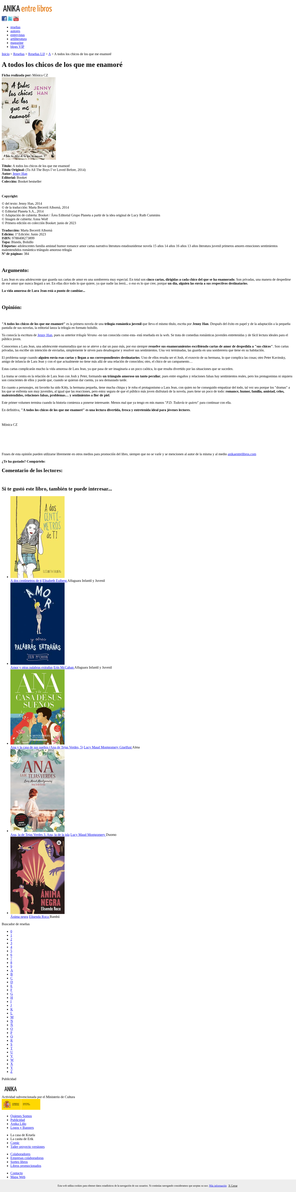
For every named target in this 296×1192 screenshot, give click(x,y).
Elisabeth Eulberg (54, 580)
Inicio (6, 54)
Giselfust (125, 747)
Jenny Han (20, 173)
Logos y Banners (22, 1127)
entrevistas (17, 35)
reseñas (15, 27)
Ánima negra (19, 917)
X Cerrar (232, 1185)
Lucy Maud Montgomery (101, 747)
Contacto (16, 1173)
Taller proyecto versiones (27, 1147)
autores (15, 31)
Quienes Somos (21, 1116)
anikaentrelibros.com (242, 454)
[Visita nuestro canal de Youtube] (16, 20)
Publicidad (17, 1120)
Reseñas (18, 54)
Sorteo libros (19, 1162)
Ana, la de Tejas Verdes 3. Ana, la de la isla (40, 834)
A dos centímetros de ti (26, 580)
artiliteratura (18, 39)
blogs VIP (17, 46)
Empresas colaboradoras (27, 1158)
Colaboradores (20, 1154)
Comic (15, 1143)
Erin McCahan (64, 667)
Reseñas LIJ (36, 54)
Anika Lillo (18, 1124)
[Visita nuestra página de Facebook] (4, 20)
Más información (218, 1185)
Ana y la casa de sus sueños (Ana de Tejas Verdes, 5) (46, 747)
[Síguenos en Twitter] (10, 20)
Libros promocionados (25, 1166)
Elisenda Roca (39, 917)
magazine (16, 43)
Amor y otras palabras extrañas (31, 667)
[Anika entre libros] (24, 1093)
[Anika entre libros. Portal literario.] (30, 14)
